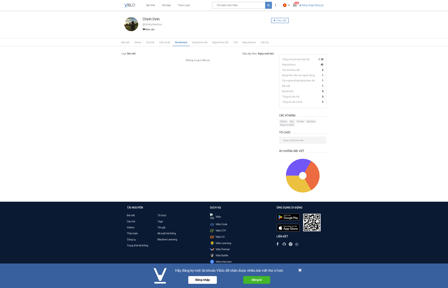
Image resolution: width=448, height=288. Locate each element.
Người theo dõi (220, 42)
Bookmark (181, 42)
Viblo (218, 216)
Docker (300, 121)
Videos (130, 227)
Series (137, 42)
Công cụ (131, 239)
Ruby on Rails (287, 125)
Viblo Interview (224, 261)
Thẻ (235, 42)
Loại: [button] (129, 53)
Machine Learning (167, 239)
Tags (160, 221)
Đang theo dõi (200, 42)
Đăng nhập (202, 280)
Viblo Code (221, 224)
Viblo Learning (223, 243)
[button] (286, 5)
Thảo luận (132, 233)
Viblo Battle (222, 255)
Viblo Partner (223, 249)
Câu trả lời (164, 42)
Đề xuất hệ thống (167, 233)
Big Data (311, 121)
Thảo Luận (184, 5)
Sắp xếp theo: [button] (258, 53)
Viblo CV (220, 236)
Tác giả (161, 227)
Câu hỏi (150, 42)
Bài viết (125, 42)
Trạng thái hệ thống (137, 245)
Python (283, 121)
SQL (292, 121)
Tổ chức (162, 215)
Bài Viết (150, 5)
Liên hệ (264, 42)
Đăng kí (257, 280)
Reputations (249, 42)
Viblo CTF (221, 230)
